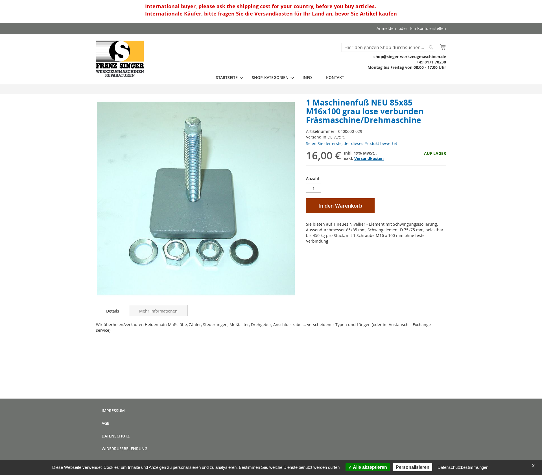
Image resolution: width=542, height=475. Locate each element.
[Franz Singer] (120, 59)
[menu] (280, 77)
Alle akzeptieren (369, 467)
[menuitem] (226, 77)
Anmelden (386, 28)
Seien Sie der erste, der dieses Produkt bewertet (351, 143)
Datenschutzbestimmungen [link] (463, 467)
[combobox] (389, 47)
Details (112, 311)
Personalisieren (412, 467)
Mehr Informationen (158, 311)
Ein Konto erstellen (428, 28)
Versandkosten (369, 158)
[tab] (112, 310)
